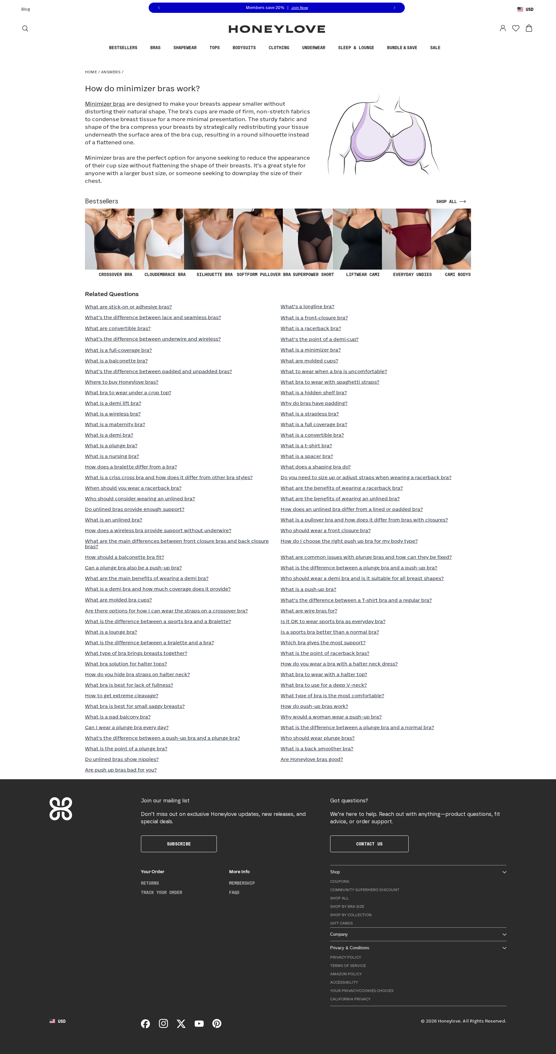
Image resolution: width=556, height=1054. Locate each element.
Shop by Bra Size (347, 906)
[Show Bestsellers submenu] (142, 48)
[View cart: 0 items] (529, 28)
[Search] (25, 28)
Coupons (339, 881)
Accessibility (344, 982)
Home (91, 72)
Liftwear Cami (363, 274)
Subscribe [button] (179, 844)
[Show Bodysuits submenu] (260, 48)
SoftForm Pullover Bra (264, 274)
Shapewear (185, 48)
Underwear (313, 48)
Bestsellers (123, 48)
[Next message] (394, 7)
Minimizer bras (105, 104)
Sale (435, 48)
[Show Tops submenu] (224, 48)
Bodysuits (244, 48)
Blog (25, 9)
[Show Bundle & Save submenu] (422, 48)
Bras (155, 48)
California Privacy (350, 999)
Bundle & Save (402, 48)
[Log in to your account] (502, 28)
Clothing (279, 48)
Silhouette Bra (215, 274)
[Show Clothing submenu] (294, 48)
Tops (214, 48)
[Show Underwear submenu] (330, 48)
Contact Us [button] (369, 844)
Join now (299, 8)
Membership (242, 883)
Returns (150, 883)
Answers (110, 72)
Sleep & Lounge (356, 48)
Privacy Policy (345, 957)
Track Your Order (161, 892)
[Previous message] (159, 7)
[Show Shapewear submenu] (201, 48)
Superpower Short (313, 274)
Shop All (339, 898)
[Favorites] (515, 28)
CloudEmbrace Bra (165, 274)
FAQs (234, 892)
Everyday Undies (412, 274)
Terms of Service (348, 966)
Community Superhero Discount (364, 890)
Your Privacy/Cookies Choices (362, 991)
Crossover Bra (115, 274)
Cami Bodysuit (461, 274)
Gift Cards (341, 923)
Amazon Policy (346, 974)
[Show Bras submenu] (165, 48)
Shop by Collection (351, 915)
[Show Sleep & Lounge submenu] (379, 48)
